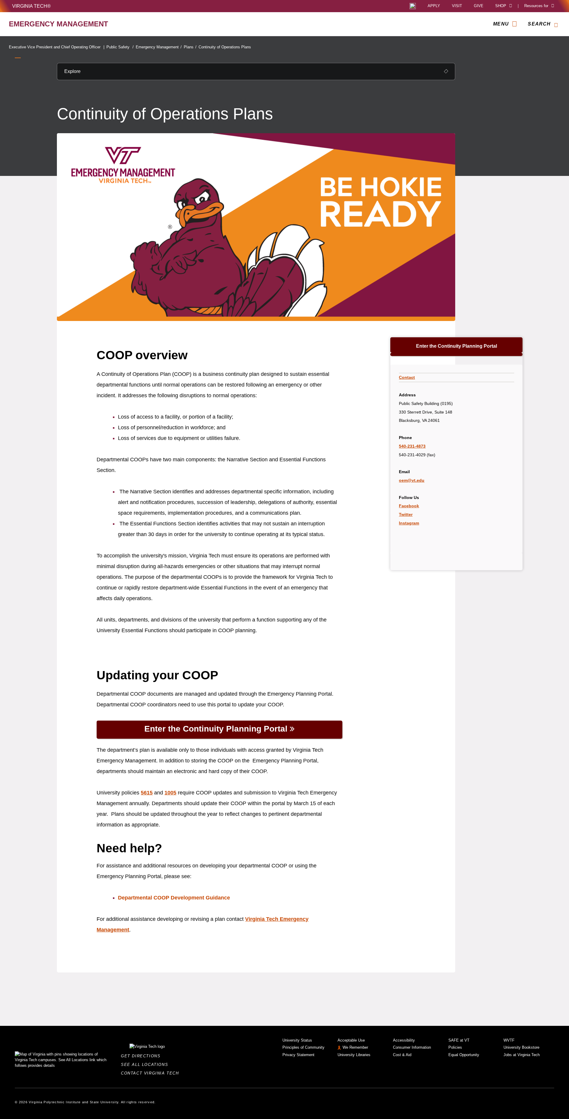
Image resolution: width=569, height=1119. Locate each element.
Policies (455, 1047)
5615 (147, 793)
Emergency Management (159, 47)
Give (478, 6)
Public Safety (120, 47)
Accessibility (404, 1040)
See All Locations (146, 1064)
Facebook (409, 505)
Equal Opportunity (463, 1055)
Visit (457, 6)
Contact (407, 377)
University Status (297, 1040)
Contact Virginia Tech (151, 1073)
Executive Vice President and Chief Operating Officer (56, 47)
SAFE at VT (458, 1040)
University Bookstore (521, 1047)
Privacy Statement (298, 1055)
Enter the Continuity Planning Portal (456, 346)
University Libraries (354, 1055)
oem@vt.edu (411, 480)
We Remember (355, 1047)
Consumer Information (412, 1047)
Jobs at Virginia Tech (522, 1055)
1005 (170, 793)
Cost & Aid (402, 1055)
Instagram (409, 523)
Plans (190, 47)
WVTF (509, 1040)
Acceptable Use (351, 1040)
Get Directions (142, 1056)
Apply (434, 6)
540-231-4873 (412, 446)
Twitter (406, 514)
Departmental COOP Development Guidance (174, 898)
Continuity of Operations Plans (225, 47)
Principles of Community (303, 1047)
